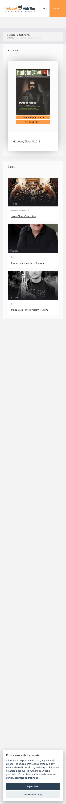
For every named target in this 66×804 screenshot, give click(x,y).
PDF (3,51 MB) (37, 122)
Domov (10, 37)
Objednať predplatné (33, 117)
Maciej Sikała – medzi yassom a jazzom (29, 309)
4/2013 (14, 203)
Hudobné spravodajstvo (20, 210)
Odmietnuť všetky (33, 794)
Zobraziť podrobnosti (26, 777)
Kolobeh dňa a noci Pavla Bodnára (27, 263)
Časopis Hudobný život (31, 37)
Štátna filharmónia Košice (23, 216)
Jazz (12, 257)
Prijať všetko (33, 786)
